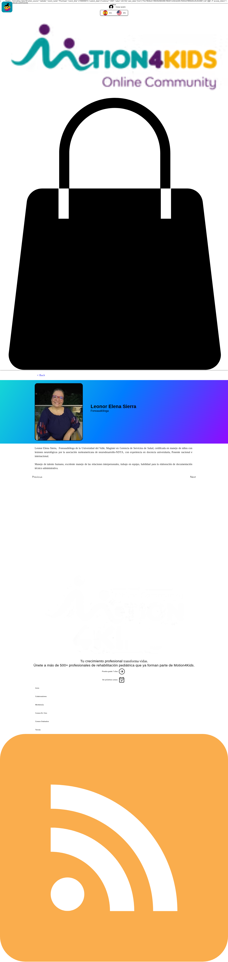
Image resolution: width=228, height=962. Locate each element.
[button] (114, 234)
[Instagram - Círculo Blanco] (114, 10)
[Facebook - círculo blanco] (114, 3)
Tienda (38, 730)
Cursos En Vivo (41, 713)
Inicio (37, 688)
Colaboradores (41, 696)
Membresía (39, 705)
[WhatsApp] (114, 16)
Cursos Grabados (42, 721)
